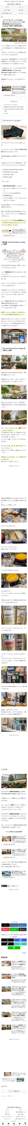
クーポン (14, 1121)
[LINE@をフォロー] (14, 947)
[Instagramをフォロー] (20, 940)
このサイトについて (21, 1116)
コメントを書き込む (14, 1091)
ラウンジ (5, 886)
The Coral (4, 59)
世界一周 (7, 1114)
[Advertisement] (14, 481)
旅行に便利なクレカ (21, 1112)
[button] (22, 929)
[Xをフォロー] (7, 940)
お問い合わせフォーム (20, 1118)
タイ (11, 886)
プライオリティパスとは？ (11, 104)
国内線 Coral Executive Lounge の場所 (13, 106)
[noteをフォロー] (20, 943)
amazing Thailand (12, 261)
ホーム (7, 1109)
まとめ (6, 113)
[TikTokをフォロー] (7, 943)
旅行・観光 (20, 1114)
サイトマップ (7, 1118)
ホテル (20, 1109)
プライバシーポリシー (7, 1116)
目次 (12, 101)
